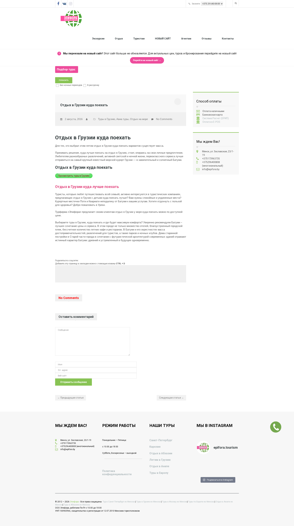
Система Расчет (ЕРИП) (215, 118)
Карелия (154, 446)
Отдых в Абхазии (160, 453)
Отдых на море (139, 119)
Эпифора (74, 502)
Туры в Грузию (106, 119)
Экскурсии (98, 38)
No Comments (164, 119)
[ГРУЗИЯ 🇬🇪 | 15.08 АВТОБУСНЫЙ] (217, 470)
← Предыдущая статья (71, 397)
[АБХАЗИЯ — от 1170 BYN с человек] (203, 470)
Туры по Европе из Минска (201, 502)
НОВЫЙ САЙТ (163, 38)
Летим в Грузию (160, 459)
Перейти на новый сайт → (147, 60)
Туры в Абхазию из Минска (77, 505)
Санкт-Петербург (161, 440)
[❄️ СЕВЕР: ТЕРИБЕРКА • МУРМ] (232, 462)
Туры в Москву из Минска (174, 502)
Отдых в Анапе (159, 466)
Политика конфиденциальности (117, 472)
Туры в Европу (158, 473)
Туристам (139, 38)
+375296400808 (211, 162)
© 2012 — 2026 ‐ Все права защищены (79, 502)
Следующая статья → (171, 397)
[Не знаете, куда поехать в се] (203, 462)
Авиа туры (122, 119)
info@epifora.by (210, 169)
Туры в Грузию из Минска (148, 502)
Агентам (186, 38)
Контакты (228, 38)
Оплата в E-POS (211, 121)
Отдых (119, 38)
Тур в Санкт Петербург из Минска (119, 502)
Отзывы (206, 38)
